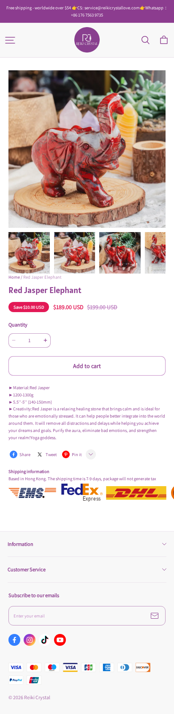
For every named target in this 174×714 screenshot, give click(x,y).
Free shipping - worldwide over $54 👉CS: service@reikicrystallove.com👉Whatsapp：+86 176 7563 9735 (87, 11)
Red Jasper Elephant (42, 277)
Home (14, 277)
